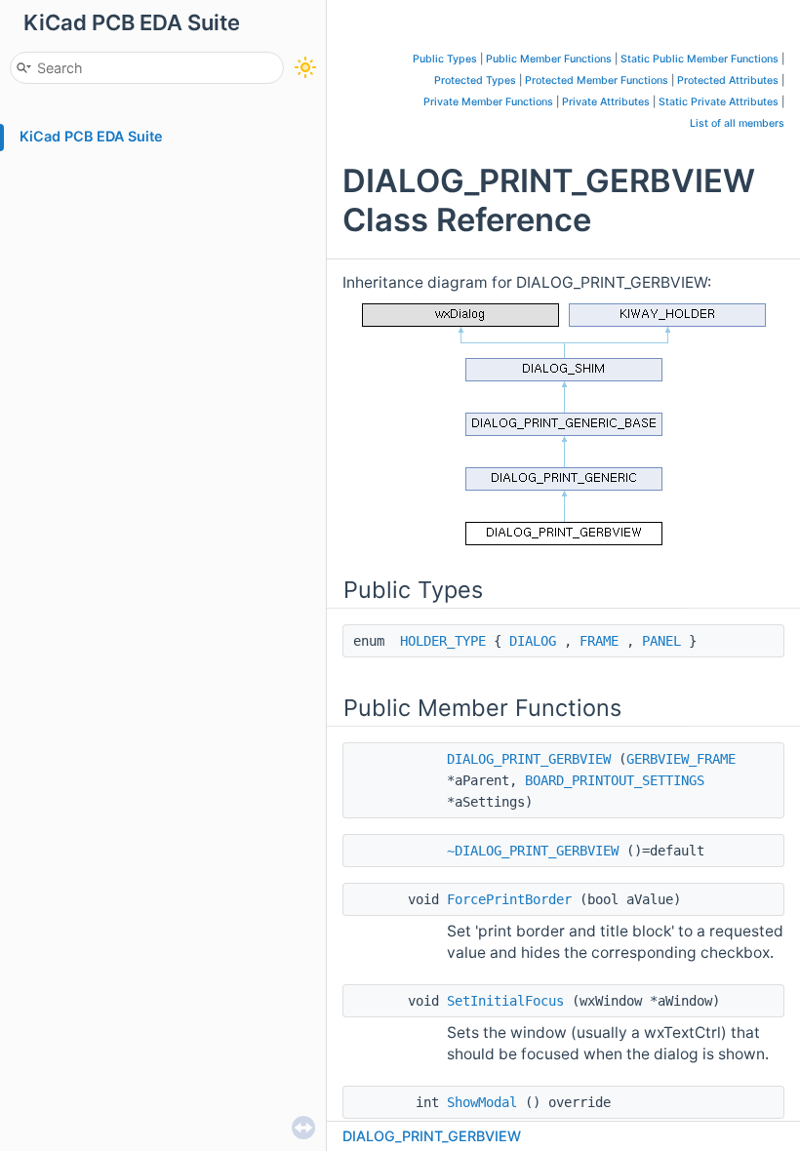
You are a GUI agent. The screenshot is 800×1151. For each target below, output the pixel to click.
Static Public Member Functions (699, 59)
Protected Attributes (728, 80)
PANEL (661, 641)
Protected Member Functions (596, 80)
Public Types (445, 59)
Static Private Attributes (719, 102)
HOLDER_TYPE (443, 641)
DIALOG (532, 641)
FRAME (599, 641)
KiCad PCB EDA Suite (91, 136)
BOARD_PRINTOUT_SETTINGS (614, 780)
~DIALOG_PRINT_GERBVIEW (533, 850)
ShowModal (482, 1102)
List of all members (737, 123)
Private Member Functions (488, 102)
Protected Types (475, 80)
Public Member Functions (549, 59)
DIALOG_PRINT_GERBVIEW (529, 759)
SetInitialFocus (505, 1001)
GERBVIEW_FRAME (681, 759)
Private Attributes (606, 102)
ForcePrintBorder (509, 899)
